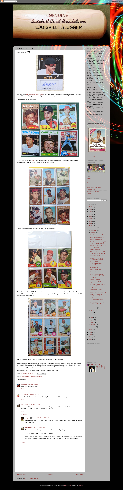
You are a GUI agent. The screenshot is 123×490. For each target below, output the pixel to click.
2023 (90, 214)
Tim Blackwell (34, 376)
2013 (90, 339)
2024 (90, 211)
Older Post (79, 475)
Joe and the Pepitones (96, 299)
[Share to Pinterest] (45, 374)
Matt (22, 384)
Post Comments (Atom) (31, 478)
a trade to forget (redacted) (98, 292)
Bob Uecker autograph (96, 234)
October (93, 232)
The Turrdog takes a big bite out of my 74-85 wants (98, 242)
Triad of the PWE (95, 249)
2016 (90, 332)
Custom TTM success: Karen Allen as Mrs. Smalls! (96, 263)
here (92, 125)
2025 (90, 209)
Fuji (22, 394)
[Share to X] (41, 374)
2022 (90, 216)
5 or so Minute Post (95, 269)
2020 (90, 221)
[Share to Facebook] (43, 374)
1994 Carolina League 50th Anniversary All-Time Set (98, 252)
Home (50, 475)
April (92, 319)
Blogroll (89, 193)
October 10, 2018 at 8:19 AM (40, 418)
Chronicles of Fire (95, 267)
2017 (90, 330)
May (92, 317)
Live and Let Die (94, 272)
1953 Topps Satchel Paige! (98, 237)
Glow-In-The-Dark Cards (94, 187)
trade (40, 376)
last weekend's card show (51, 292)
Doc (22, 404)
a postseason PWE (95, 282)
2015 (90, 334)
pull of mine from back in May (34, 94)
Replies (25, 414)
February (93, 324)
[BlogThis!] (39, 374)
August (93, 310)
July (92, 312)
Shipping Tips (91, 189)
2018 (90, 226)
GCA (32, 160)
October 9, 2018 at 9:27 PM (32, 394)
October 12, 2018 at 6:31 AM (36, 427)
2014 (90, 337)
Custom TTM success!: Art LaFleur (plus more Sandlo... (97, 286)
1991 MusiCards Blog (95, 365)
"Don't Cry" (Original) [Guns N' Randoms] (98, 246)
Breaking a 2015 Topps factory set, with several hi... (97, 296)
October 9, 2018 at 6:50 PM (32, 384)
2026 (90, 207)
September (94, 308)
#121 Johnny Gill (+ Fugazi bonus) (100, 367)
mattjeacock (67, 485)
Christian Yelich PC (95, 279)
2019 (90, 223)
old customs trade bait (96, 255)
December (94, 228)
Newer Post (20, 475)
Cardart (89, 183)
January (93, 327)
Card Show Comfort (95, 289)
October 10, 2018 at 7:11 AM (32, 404)
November (94, 230)
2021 (90, 219)
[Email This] (38, 374)
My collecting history (93, 191)
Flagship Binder (25, 376)
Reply (22, 389)
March (93, 322)
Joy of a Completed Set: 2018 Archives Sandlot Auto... (97, 303)
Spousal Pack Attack (96, 239)
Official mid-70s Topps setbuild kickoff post (96, 258)
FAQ (94, 156)
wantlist (89, 180)
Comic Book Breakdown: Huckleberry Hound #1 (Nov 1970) (97, 276)
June (92, 315)
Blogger (81, 485)
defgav (27, 418)
